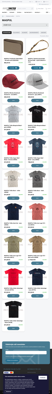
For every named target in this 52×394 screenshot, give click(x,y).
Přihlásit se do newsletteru (12, 360)
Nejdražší (24, 32)
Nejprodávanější (34, 32)
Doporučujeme (7, 32)
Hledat (32, 8)
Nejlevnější (16, 32)
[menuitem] (5, 12)
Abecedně (43, 32)
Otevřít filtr (7, 25)
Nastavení (8, 391)
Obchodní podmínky (6, 1)
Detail (13, 100)
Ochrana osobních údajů (17, 1)
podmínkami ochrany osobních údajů (25, 356)
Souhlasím (42, 377)
